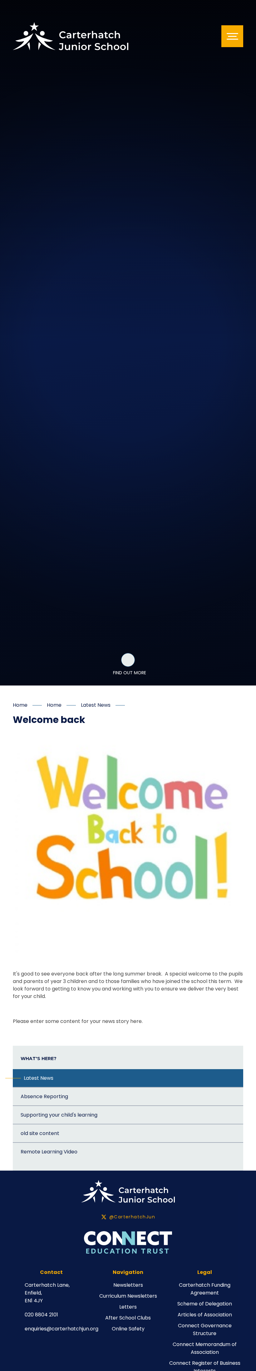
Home (20, 705)
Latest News (96, 705)
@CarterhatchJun (132, 1217)
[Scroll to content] (128, 660)
